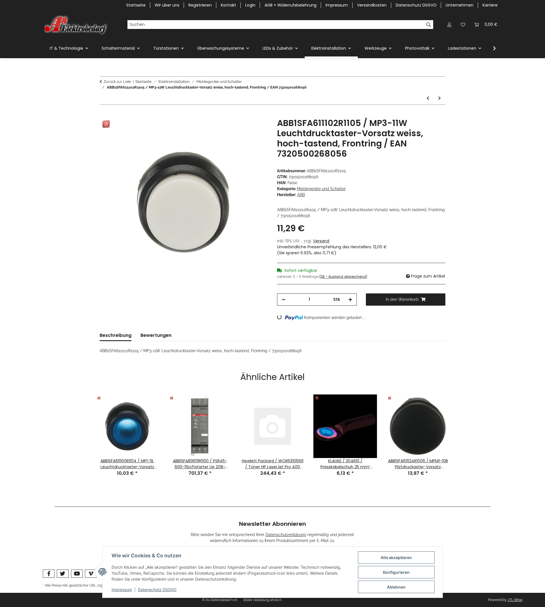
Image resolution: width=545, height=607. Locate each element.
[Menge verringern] (283, 299)
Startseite (136, 5)
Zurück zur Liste (117, 81)
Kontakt (228, 5)
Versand (321, 241)
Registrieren (200, 5)
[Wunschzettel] (463, 24)
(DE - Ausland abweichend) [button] (343, 276)
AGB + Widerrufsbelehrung (290, 5)
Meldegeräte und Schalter (321, 188)
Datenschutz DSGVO (157, 589)
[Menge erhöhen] (350, 299)
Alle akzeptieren (396, 557)
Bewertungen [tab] (156, 335)
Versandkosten (372, 5)
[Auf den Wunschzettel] (256, 129)
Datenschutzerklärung (285, 534)
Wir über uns (167, 5)
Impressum (122, 589)
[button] (449, 24)
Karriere (490, 5)
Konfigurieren (396, 572)
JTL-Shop (515, 600)
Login (250, 5)
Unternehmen (459, 5)
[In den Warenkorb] (104, 115)
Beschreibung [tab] (115, 335)
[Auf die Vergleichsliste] (241, 129)
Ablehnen (396, 587)
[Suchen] (428, 25)
